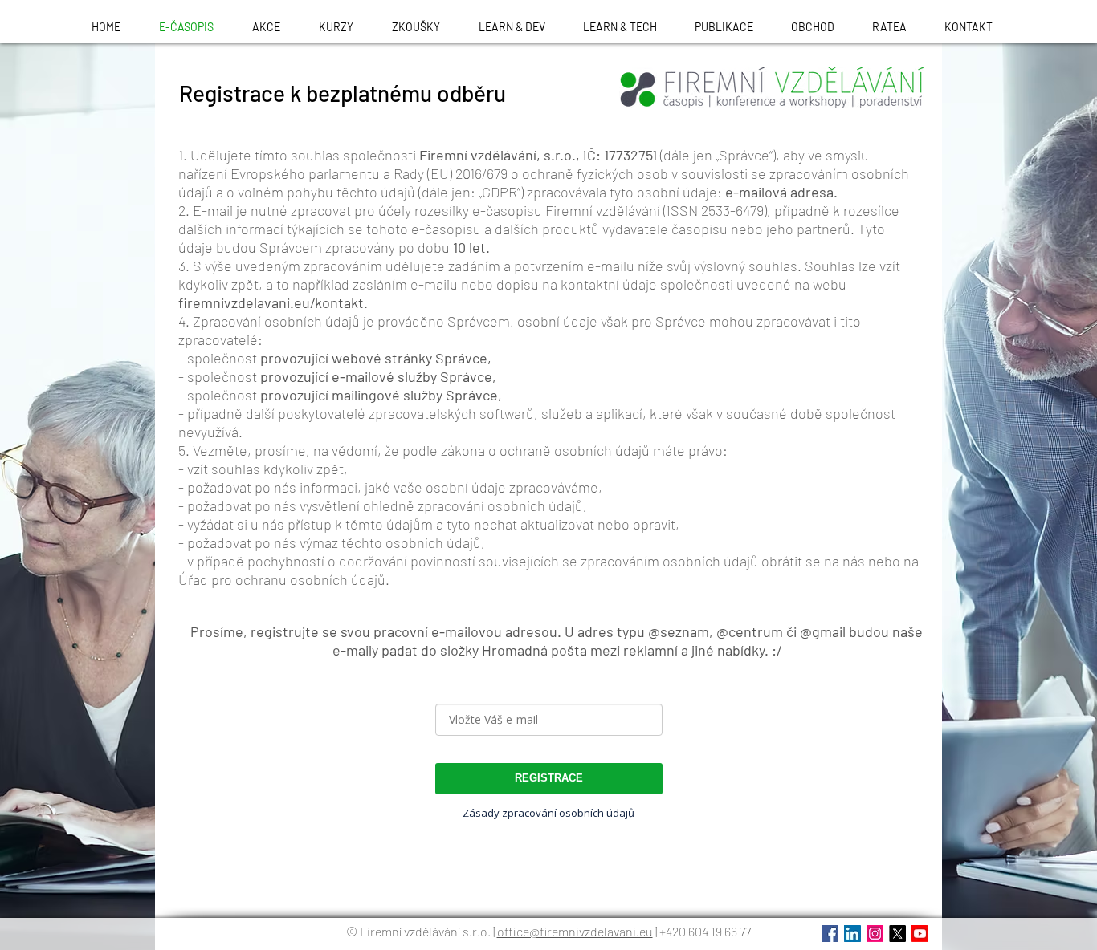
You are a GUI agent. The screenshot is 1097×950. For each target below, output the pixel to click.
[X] (897, 933)
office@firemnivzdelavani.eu (575, 931)
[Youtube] (919, 933)
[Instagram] (875, 933)
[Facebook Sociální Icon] (830, 933)
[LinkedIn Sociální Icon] (852, 933)
